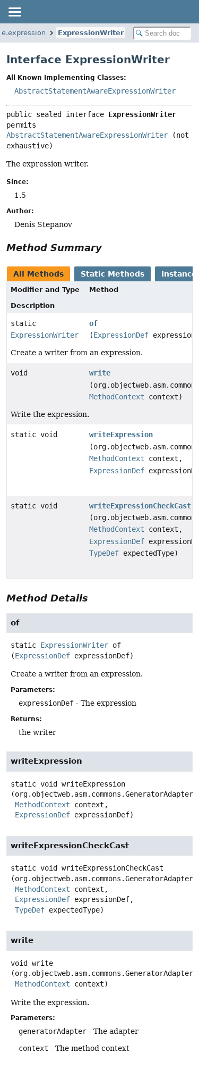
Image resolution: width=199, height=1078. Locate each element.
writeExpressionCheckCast (140, 506)
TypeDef (104, 553)
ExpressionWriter (91, 33)
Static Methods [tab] (112, 274)
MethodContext (116, 396)
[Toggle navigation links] (14, 11)
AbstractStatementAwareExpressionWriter (95, 91)
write (99, 373)
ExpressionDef (121, 335)
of (93, 323)
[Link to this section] (109, 247)
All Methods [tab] (38, 274)
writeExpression (121, 434)
